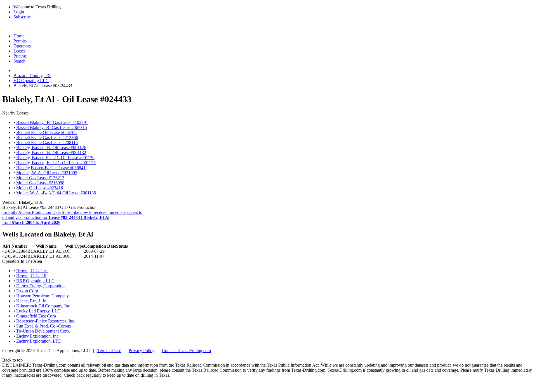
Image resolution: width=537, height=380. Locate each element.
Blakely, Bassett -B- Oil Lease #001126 (51, 147)
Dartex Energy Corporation (40, 285)
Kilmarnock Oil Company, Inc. (43, 305)
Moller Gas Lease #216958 (40, 182)
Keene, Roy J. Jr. (31, 300)
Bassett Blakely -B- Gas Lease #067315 (51, 127)
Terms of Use (109, 350)
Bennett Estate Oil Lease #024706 (46, 132)
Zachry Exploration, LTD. (39, 341)
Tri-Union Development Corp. (43, 331)
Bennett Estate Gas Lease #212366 (47, 137)
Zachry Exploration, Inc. (38, 336)
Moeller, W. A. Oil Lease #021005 (46, 172)
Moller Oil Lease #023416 (39, 187)
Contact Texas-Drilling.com (186, 350)
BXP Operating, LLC (35, 280)
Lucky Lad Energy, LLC (38, 311)
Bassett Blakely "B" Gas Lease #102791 (52, 122)
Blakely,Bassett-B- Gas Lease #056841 (51, 167)
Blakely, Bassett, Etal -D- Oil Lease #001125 (56, 162)
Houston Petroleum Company (42, 295)
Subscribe (22, 17)
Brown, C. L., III (31, 275)
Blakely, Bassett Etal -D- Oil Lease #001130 (55, 157)
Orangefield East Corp (36, 316)
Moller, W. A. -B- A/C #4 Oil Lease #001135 (56, 192)
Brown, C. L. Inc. (32, 270)
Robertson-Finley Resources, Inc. (45, 321)
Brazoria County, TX (32, 75)
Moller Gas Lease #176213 (40, 177)
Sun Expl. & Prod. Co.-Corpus (43, 326)
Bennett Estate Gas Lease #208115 (47, 142)
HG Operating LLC (31, 80)
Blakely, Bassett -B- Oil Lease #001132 (51, 152)
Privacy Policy (141, 350)
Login (18, 11)
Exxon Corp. (27, 290)
